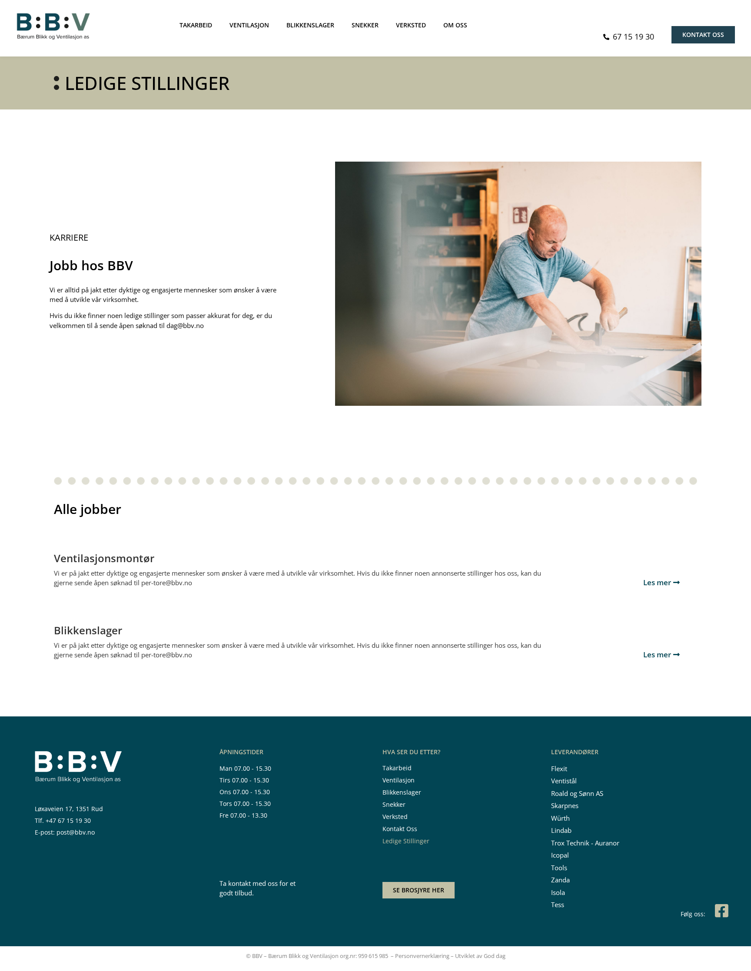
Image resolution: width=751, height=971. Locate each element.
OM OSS (455, 25)
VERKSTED (411, 25)
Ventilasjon (398, 780)
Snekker (393, 804)
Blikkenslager (401, 792)
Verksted (395, 816)
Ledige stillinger (405, 841)
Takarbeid (397, 768)
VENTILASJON (249, 25)
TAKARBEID (195, 25)
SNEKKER (365, 25)
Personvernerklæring (422, 956)
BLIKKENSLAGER (310, 25)
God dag (494, 956)
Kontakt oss (399, 829)
